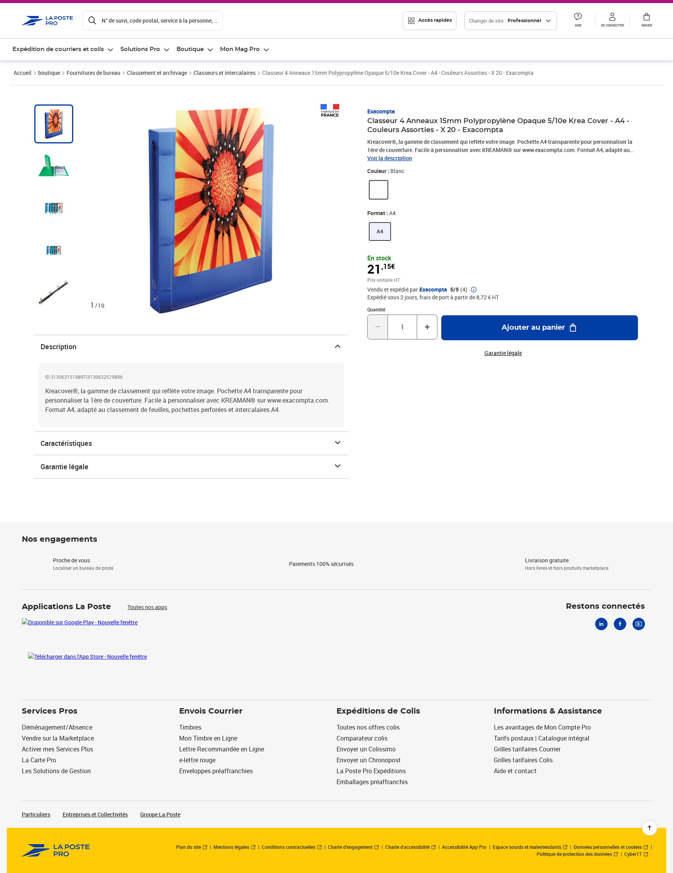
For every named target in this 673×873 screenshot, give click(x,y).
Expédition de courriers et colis (58, 49)
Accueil (23, 72)
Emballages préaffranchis (372, 782)
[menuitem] (63, 49)
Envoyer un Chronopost (368, 760)
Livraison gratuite (547, 560)
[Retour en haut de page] (649, 828)
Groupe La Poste (160, 814)
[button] (578, 20)
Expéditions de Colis (378, 711)
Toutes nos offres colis (368, 727)
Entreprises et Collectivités (95, 814)
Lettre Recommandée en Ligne (221, 749)
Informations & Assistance (548, 711)
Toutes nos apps (147, 607)
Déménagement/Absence (57, 727)
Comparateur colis (362, 738)
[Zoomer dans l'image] (211, 210)
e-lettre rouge (197, 760)
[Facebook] (620, 624)
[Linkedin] (601, 624)
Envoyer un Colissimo (366, 749)
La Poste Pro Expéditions (371, 771)
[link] (378, 190)
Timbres (190, 727)
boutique (49, 72)
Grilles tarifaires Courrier (527, 749)
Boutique (190, 49)
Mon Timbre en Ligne (208, 738)
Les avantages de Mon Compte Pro (542, 727)
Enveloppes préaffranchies (216, 771)
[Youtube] (638, 624)
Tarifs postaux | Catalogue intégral (541, 738)
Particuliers (36, 814)
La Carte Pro (39, 760)
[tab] (53, 123)
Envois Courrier (211, 711)
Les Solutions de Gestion (56, 771)
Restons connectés (605, 606)
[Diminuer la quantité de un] (378, 327)
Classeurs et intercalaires (224, 72)
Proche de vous (71, 560)
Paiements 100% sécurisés (321, 563)
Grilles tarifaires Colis (523, 760)
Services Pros (50, 711)
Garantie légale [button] (503, 353)
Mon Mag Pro (240, 49)
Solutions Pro (140, 49)
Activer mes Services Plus (57, 749)
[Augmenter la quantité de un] (427, 327)
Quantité (376, 309)
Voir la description (389, 158)
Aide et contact (515, 771)
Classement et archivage (157, 72)
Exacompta (381, 111)
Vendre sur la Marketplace (58, 738)
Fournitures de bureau (93, 72)
